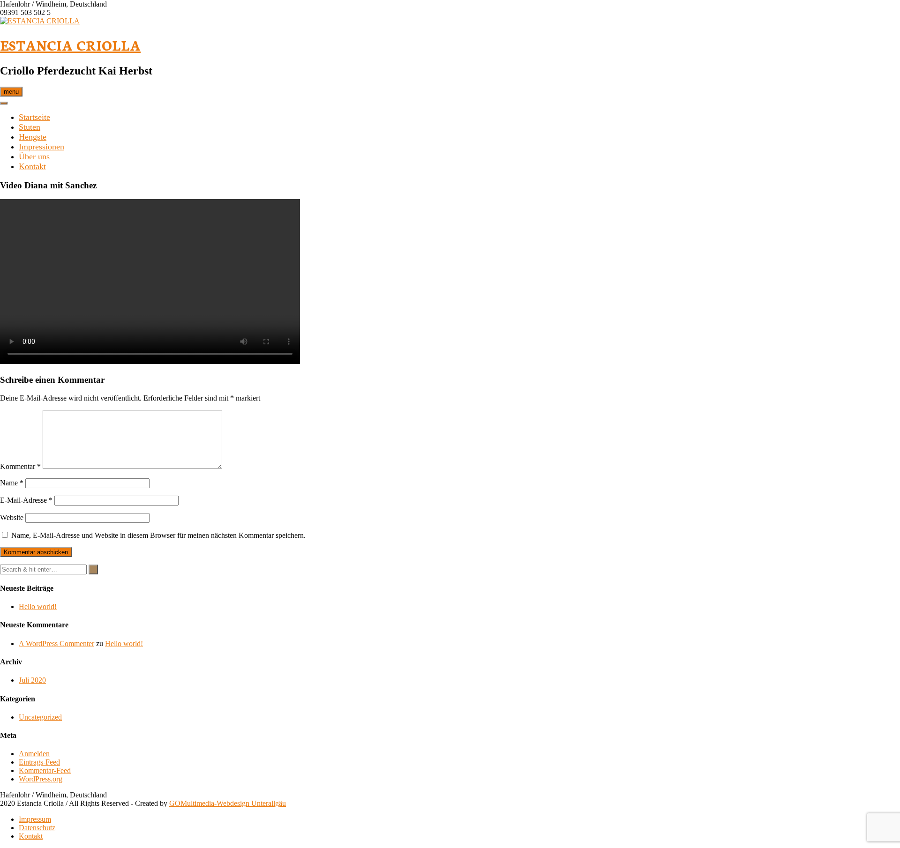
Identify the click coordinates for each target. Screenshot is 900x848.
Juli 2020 (32, 680)
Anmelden (34, 754)
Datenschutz (37, 828)
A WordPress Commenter (56, 643)
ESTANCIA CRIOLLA (70, 44)
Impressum (35, 819)
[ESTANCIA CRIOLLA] (40, 21)
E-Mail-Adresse (26, 500)
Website (11, 517)
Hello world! (38, 606)
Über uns (34, 156)
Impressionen (41, 146)
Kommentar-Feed (45, 770)
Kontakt (32, 166)
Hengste (32, 136)
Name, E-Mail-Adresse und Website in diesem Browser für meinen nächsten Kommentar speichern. (158, 535)
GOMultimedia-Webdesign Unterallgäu (227, 803)
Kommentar (20, 466)
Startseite (34, 117)
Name (11, 483)
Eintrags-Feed (39, 762)
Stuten (29, 127)
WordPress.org (40, 779)
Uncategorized (40, 717)
